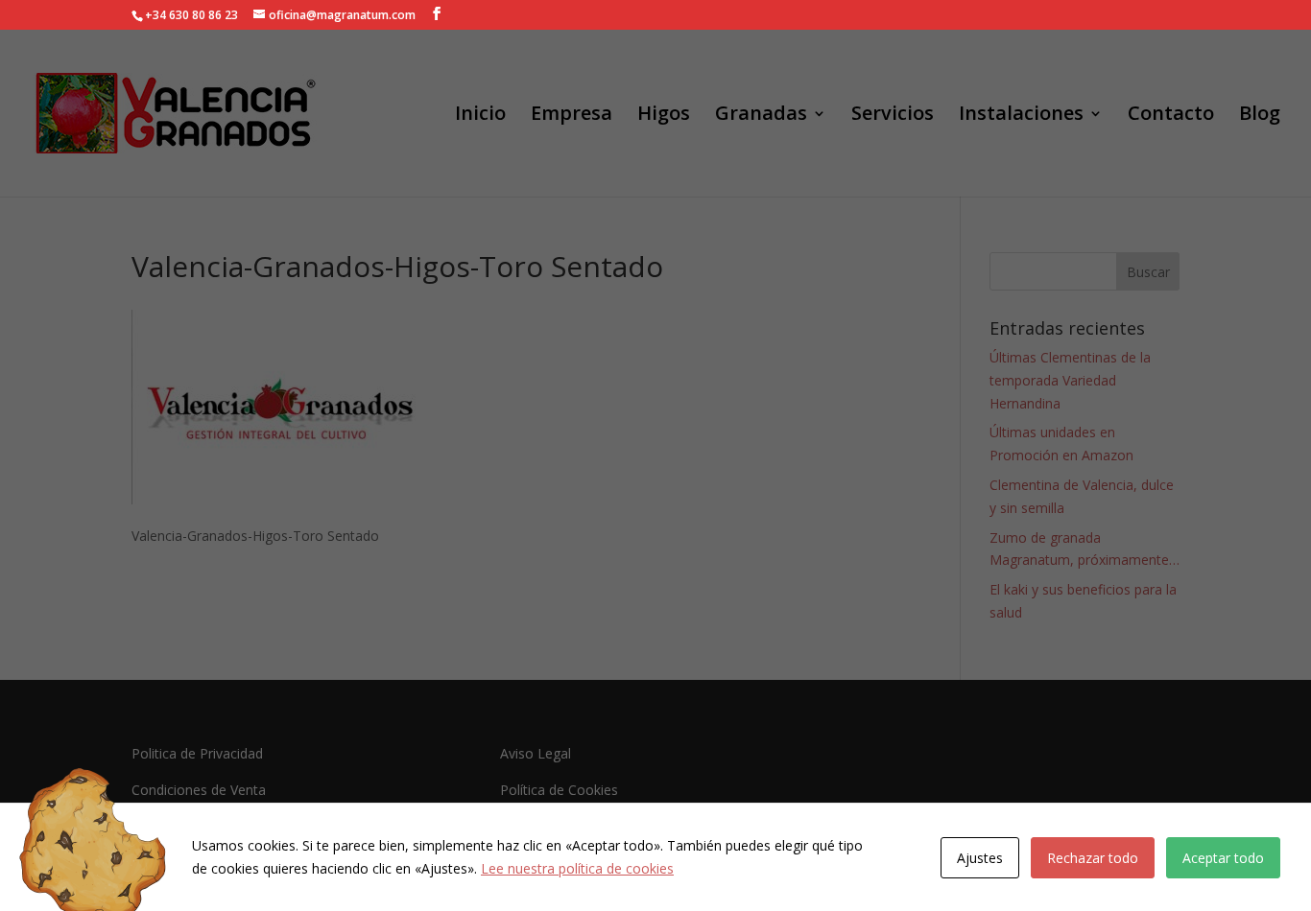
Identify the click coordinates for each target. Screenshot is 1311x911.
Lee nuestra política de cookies (577, 868)
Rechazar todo (1092, 858)
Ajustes (980, 858)
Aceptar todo (1223, 858)
